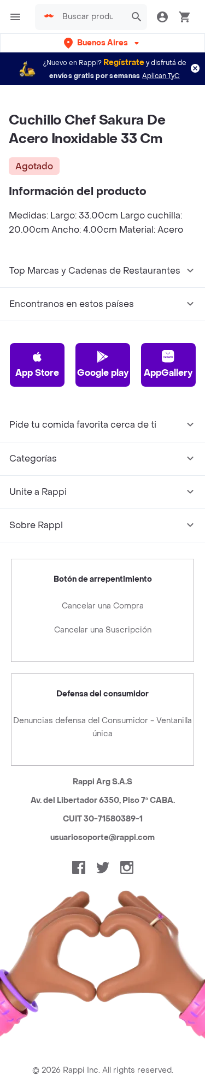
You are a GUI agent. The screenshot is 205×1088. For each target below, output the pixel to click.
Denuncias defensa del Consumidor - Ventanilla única (102, 727)
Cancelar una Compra (103, 606)
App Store (37, 373)
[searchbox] (91, 17)
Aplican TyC (161, 76)
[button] (102, 43)
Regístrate (123, 62)
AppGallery (168, 373)
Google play (102, 373)
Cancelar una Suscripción (102, 630)
